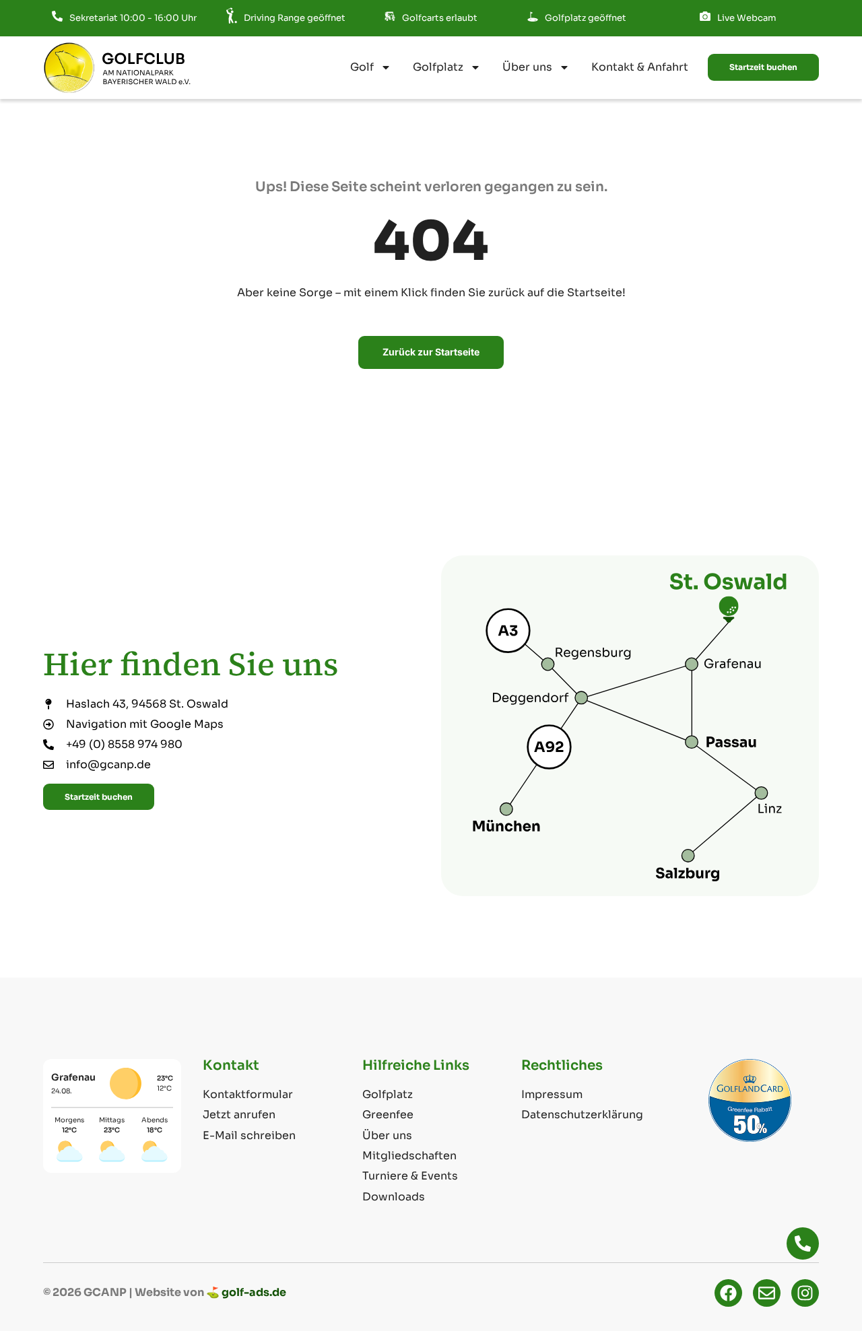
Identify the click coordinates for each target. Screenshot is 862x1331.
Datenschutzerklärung (582, 1114)
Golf (362, 67)
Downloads (393, 1197)
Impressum (552, 1094)
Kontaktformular (248, 1094)
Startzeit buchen (763, 67)
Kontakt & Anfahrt (639, 67)
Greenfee (387, 1114)
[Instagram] (805, 1293)
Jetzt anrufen (239, 1114)
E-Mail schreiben (249, 1135)
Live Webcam (746, 18)
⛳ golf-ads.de (246, 1292)
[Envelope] (767, 1293)
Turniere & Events (410, 1176)
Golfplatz (438, 67)
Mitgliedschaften (409, 1156)
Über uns (527, 67)
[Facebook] (728, 1293)
